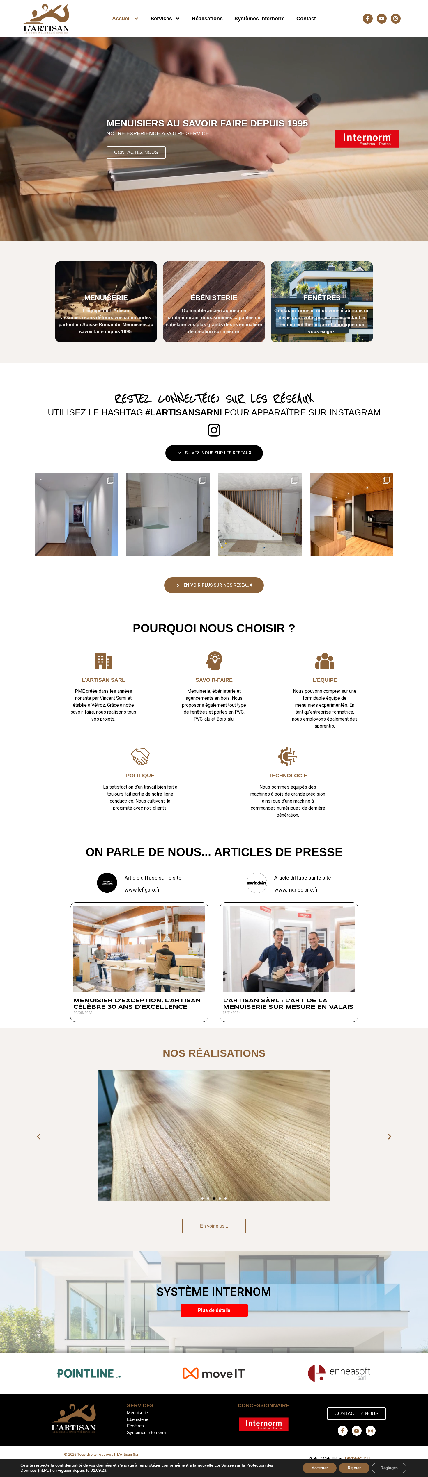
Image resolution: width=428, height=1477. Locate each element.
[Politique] (140, 756)
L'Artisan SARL (103, 680)
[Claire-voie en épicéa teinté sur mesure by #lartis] (260, 514)
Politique (140, 775)
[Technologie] (287, 756)
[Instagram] (396, 19)
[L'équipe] (324, 660)
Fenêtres (135, 1425)
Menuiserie (137, 1412)
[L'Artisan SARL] (103, 660)
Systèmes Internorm (259, 19)
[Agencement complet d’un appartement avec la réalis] (76, 514)
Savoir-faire (214, 680)
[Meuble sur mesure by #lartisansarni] (168, 514)
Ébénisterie (137, 1419)
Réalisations (207, 19)
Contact (306, 19)
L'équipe (325, 680)
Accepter (320, 1468)
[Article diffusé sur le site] (107, 883)
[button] (38, 1136)
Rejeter (354, 1468)
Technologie (288, 775)
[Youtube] (382, 19)
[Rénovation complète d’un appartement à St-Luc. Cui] (352, 514)
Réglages (389, 1468)
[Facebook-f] (368, 19)
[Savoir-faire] (214, 660)
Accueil (121, 19)
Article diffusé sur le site (153, 878)
